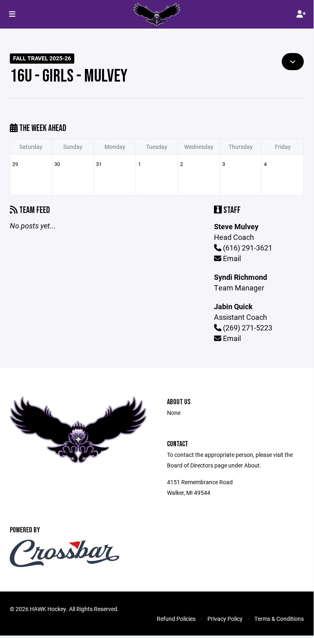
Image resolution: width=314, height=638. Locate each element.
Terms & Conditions (279, 618)
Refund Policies (176, 618)
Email (231, 258)
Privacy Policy (225, 618)
